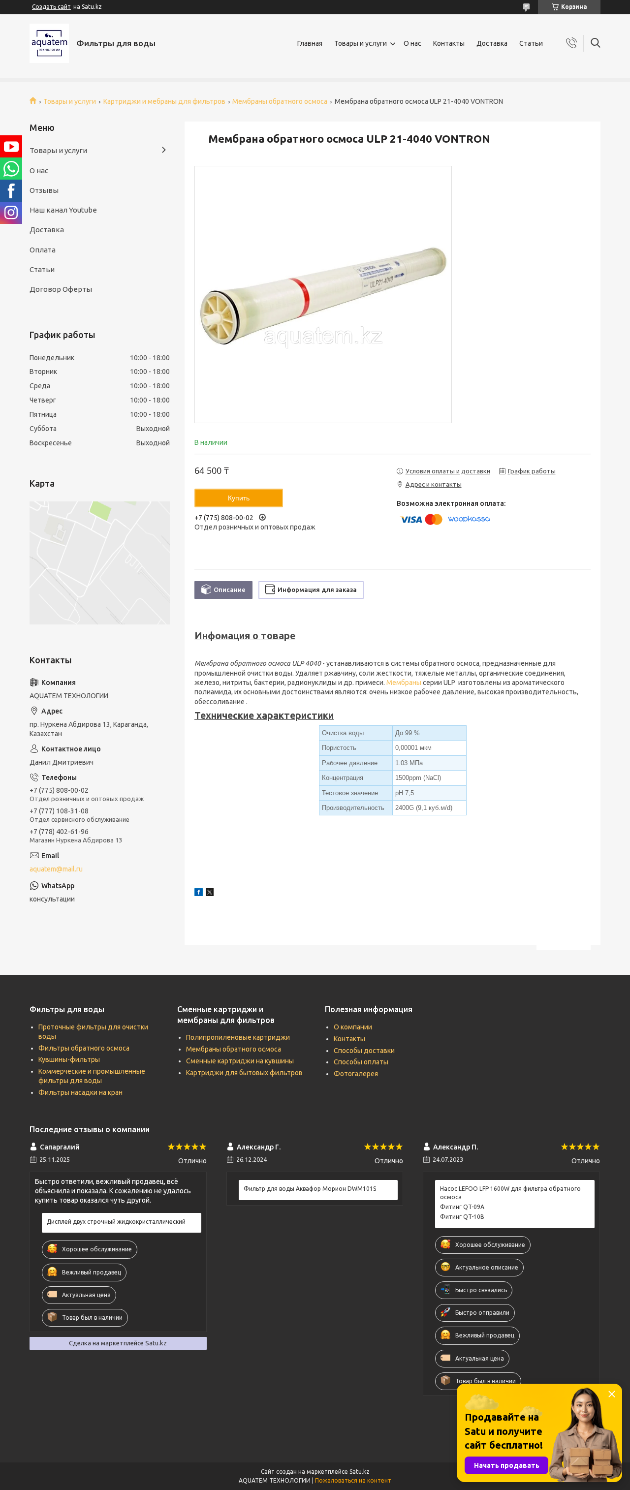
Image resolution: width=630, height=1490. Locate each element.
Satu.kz (359, 1471)
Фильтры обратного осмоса (83, 1048)
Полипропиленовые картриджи (238, 1037)
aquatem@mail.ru (56, 869)
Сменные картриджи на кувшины (240, 1061)
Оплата (43, 250)
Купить (239, 498)
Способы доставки (364, 1051)
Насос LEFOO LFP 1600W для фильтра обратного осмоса (510, 1192)
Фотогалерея (356, 1074)
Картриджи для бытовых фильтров (244, 1073)
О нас (412, 43)
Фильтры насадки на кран (80, 1092)
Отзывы (44, 190)
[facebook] (198, 894)
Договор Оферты (61, 289)
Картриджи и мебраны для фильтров (164, 101)
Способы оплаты (361, 1062)
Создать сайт (51, 6)
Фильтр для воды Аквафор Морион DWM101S (310, 1188)
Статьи (531, 43)
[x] (210, 894)
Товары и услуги (360, 43)
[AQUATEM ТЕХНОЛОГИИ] (49, 43)
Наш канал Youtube (63, 210)
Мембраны (403, 682)
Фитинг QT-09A (462, 1207)
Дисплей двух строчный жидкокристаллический (116, 1221)
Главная (309, 43)
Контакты (449, 43)
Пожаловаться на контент (353, 1480)
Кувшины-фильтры (69, 1059)
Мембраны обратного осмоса (279, 101)
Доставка (491, 43)
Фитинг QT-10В (462, 1216)
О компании (353, 1027)
